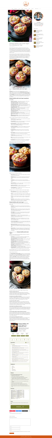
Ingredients (12, 340)
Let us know (17, 407)
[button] (28, 344)
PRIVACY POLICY (36, 8)
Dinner (22, 8)
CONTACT (33, 8)
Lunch (19, 8)
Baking (10, 412)
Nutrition (24, 340)
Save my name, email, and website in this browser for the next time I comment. (20, 431)
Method (21, 340)
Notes (28, 340)
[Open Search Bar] (40, 9)
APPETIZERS (25, 8)
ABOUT (29, 8)
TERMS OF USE (26, 436)
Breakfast (16, 8)
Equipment (17, 340)
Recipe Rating (11, 417)
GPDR (30, 436)
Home (12, 8)
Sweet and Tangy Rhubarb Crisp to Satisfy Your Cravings (15, 413)
